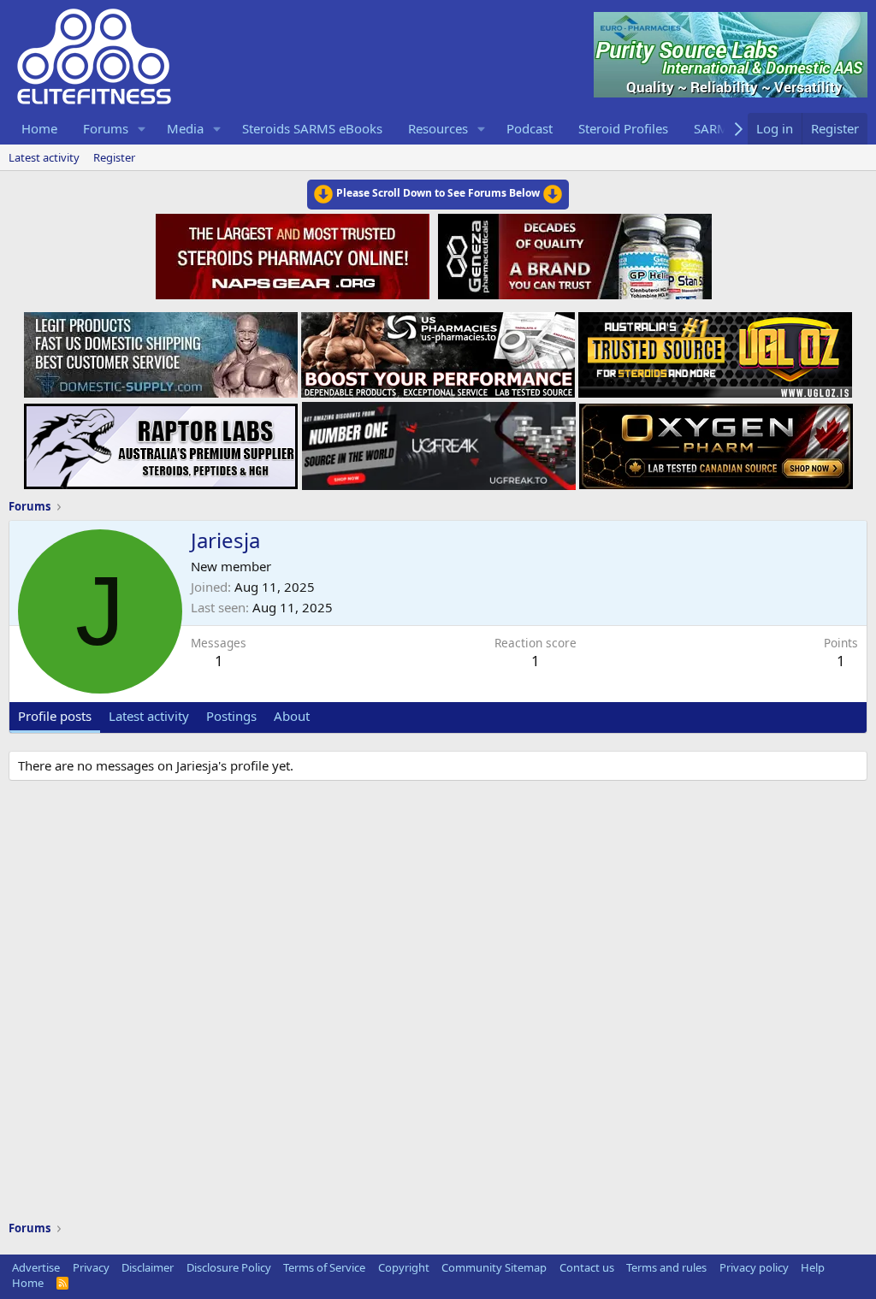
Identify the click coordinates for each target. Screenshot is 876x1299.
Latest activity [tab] (149, 715)
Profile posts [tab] (55, 715)
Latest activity (44, 157)
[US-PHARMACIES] (438, 349)
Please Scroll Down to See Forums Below (438, 193)
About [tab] (292, 715)
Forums (105, 128)
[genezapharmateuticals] (573, 254)
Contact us (586, 1267)
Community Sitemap (494, 1267)
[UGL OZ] (715, 349)
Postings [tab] (231, 715)
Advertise (36, 1267)
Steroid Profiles (623, 128)
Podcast (529, 128)
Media (185, 128)
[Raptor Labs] (161, 441)
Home (39, 128)
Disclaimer (147, 1267)
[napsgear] (295, 254)
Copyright (403, 1267)
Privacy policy (754, 1267)
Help (813, 1267)
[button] (142, 129)
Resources (438, 128)
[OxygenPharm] (716, 441)
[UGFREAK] (439, 441)
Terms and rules (666, 1267)
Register (114, 157)
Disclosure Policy (228, 1267)
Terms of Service (324, 1267)
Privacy (91, 1267)
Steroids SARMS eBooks (312, 128)
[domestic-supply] (161, 349)
